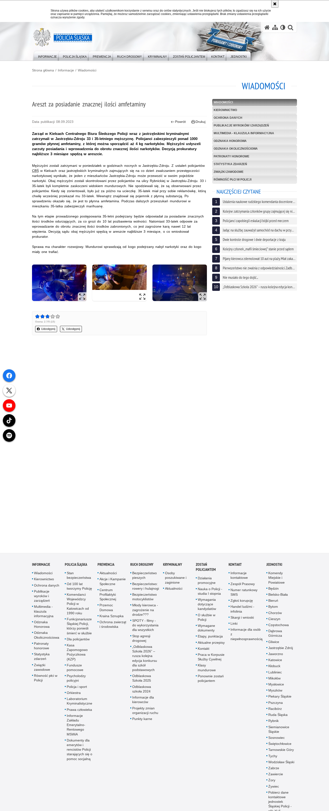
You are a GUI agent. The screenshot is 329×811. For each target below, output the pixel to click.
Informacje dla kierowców (143, 701)
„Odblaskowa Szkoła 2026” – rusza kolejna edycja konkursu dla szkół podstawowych (144, 660)
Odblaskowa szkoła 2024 (141, 690)
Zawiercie (275, 776)
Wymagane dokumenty (206, 630)
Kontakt (203, 650)
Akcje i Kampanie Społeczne (112, 583)
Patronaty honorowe (231, 156)
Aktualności (108, 575)
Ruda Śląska (278, 717)
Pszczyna (275, 704)
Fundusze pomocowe (75, 669)
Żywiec (273, 788)
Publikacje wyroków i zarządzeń (241, 125)
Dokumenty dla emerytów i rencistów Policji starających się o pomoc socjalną (79, 751)
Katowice (275, 662)
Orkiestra (74, 695)
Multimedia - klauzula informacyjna (244, 133)
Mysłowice (276, 686)
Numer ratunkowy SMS (243, 594)
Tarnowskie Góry (281, 752)
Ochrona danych (228, 117)
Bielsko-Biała (278, 596)
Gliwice (273, 643)
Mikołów (274, 680)
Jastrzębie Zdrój (280, 650)
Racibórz (275, 711)
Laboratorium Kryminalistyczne (79, 703)
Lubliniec (275, 674)
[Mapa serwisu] (275, 27)
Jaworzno (275, 656)
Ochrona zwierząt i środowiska (112, 626)
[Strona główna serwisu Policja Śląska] (267, 27)
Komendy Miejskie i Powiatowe (276, 579)
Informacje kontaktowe (239, 577)
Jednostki (274, 566)
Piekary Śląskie (279, 698)
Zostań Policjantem (206, 569)
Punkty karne (142, 721)
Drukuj (200, 122)
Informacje (66, 70)
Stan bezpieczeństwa (79, 577)
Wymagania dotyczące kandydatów (207, 606)
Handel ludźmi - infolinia (242, 611)
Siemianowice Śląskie (278, 731)
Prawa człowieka (79, 711)
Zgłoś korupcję (241, 602)
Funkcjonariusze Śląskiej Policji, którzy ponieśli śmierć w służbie (79, 628)
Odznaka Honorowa (230, 141)
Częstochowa (278, 627)
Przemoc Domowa (106, 609)
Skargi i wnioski (242, 619)
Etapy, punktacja (210, 638)
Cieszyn (274, 621)
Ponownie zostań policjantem (211, 680)
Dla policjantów (78, 641)
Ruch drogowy (141, 566)
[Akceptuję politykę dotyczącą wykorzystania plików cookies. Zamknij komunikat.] (274, 4)
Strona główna (43, 70)
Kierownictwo (225, 110)
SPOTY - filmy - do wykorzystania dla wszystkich (145, 627)
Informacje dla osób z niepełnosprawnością (246, 636)
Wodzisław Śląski (281, 764)
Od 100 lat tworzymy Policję (79, 588)
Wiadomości (87, 70)
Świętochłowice (279, 746)
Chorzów (275, 614)
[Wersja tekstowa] (282, 27)
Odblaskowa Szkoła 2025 (141, 680)
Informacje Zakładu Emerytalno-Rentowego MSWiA (76, 726)
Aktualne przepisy (211, 644)
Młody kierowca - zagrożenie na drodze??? (145, 611)
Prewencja (106, 566)
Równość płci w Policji (232, 179)
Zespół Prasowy (242, 585)
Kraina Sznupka (111, 618)
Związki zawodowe (228, 172)
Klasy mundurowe (207, 669)
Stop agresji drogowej (141, 640)
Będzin (273, 590)
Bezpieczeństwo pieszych (144, 577)
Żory (271, 782)
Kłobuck (274, 668)
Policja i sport (77, 688)
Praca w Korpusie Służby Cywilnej (211, 659)
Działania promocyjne (207, 582)
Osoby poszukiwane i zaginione (175, 579)
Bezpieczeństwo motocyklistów (144, 598)
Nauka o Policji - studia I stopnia (210, 593)
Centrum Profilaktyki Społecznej (107, 596)
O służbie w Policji (206, 619)
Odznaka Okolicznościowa (236, 148)
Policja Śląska (76, 566)
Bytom (273, 608)
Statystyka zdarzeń (230, 164)
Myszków (275, 692)
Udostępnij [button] (48, 329)
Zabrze (273, 770)
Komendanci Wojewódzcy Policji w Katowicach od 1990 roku (78, 605)
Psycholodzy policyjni (76, 680)
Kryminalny (172, 566)
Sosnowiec (276, 739)
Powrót (180, 122)
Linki (233, 625)
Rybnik (273, 723)
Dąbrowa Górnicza (275, 635)
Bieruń (273, 602)
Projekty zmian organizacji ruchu (145, 712)
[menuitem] (47, 55)
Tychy (272, 758)
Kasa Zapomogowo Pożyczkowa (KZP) (77, 654)
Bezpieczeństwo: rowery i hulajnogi (145, 588)
